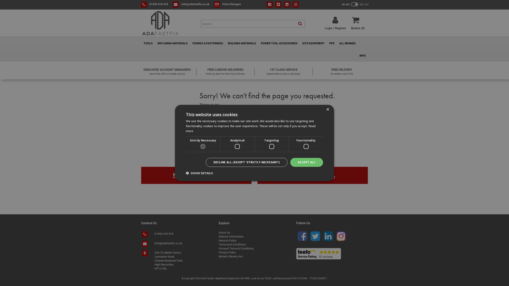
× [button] (327, 109)
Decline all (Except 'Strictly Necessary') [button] (247, 162)
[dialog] (254, 143)
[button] (199, 173)
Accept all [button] (307, 162)
